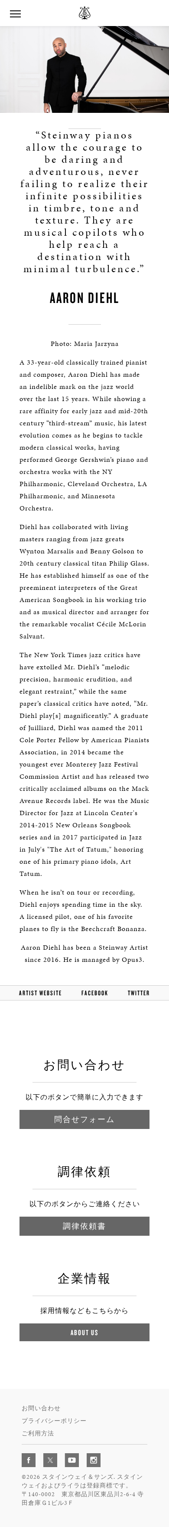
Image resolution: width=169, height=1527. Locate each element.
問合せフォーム (84, 1119)
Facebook (94, 993)
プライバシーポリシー (54, 1421)
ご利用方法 (38, 1433)
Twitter (139, 993)
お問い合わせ (41, 1408)
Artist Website (40, 993)
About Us (84, 1332)
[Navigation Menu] (15, 13)
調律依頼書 (84, 1226)
